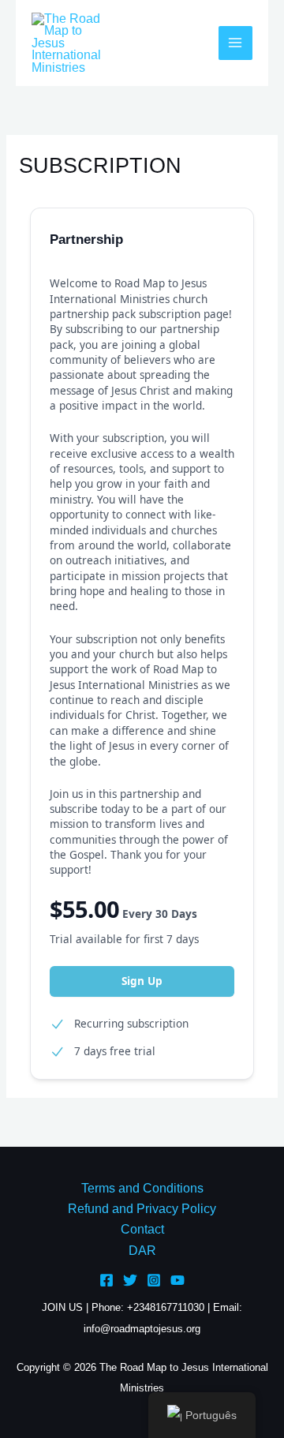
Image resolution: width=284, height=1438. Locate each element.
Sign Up (142, 981)
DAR (142, 1250)
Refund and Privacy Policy (142, 1208)
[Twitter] (130, 1280)
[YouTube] (177, 1280)
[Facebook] (106, 1280)
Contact (142, 1229)
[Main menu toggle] (235, 43)
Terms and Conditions (142, 1188)
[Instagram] (154, 1280)
